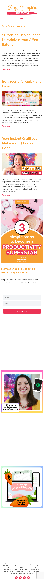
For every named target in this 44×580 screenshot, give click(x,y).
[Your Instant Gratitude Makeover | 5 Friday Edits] (22, 164)
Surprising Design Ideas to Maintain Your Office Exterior (21, 39)
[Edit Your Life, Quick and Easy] (22, 99)
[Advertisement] (22, 344)
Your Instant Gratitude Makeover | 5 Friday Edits (19, 143)
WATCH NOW (22, 311)
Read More (6, 69)
